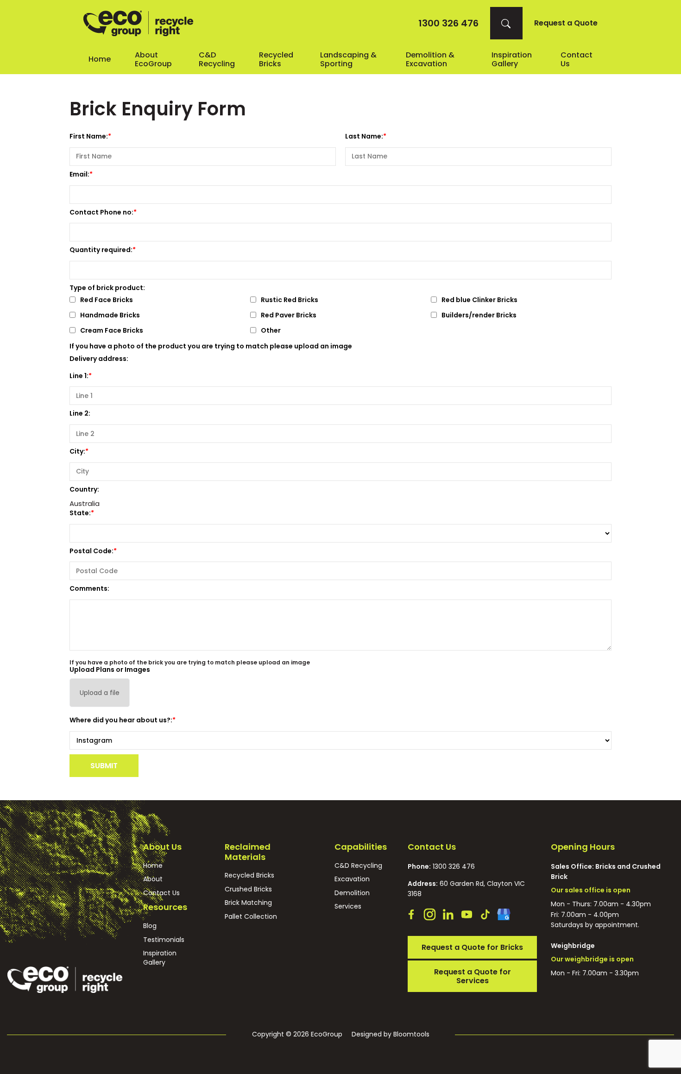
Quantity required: (100, 249)
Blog (150, 926)
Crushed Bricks (248, 889)
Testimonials (163, 939)
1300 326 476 (448, 23)
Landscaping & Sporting (348, 59)
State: (80, 513)
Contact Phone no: (101, 212)
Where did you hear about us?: (120, 720)
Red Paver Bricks (288, 316)
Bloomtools (411, 1034)
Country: (84, 489)
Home (99, 59)
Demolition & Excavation (430, 59)
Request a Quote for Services (472, 976)
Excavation (352, 879)
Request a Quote (566, 23)
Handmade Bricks (110, 316)
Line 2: (79, 413)
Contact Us (161, 893)
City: (77, 451)
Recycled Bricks (276, 59)
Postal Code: (91, 551)
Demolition (352, 893)
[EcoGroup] (138, 23)
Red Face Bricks (106, 300)
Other (271, 331)
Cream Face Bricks (111, 331)
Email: (79, 174)
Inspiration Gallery (512, 59)
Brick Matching (248, 902)
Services (347, 906)
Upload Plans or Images (109, 669)
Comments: (89, 588)
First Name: (88, 136)
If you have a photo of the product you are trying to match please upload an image (210, 346)
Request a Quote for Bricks (472, 947)
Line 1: (78, 375)
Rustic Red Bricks (289, 300)
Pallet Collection (251, 916)
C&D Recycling (217, 59)
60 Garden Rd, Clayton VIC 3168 (466, 888)
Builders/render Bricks (479, 316)
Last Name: (364, 136)
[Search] (506, 23)
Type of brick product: (107, 287)
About (153, 879)
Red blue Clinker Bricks (479, 300)
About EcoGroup (153, 59)
